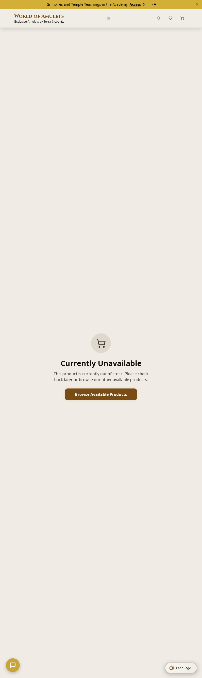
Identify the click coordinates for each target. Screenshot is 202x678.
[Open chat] (13, 665)
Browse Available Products (101, 394)
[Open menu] (109, 18)
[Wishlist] (170, 18)
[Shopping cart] (182, 18)
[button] (181, 668)
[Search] (158, 18)
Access (135, 4)
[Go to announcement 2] (155, 4)
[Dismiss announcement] (197, 4)
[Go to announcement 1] (152, 4)
